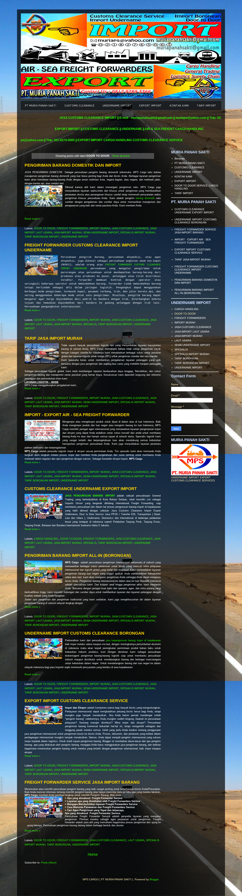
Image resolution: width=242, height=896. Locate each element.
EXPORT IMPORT (150, 105)
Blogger (154, 879)
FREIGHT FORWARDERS (72, 228)
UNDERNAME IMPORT (116, 105)
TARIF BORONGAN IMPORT (42, 236)
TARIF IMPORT (206, 105)
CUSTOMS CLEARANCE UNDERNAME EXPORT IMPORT (81, 488)
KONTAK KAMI (179, 105)
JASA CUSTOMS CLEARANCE (130, 228)
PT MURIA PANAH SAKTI (40, 105)
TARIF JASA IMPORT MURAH (53, 338)
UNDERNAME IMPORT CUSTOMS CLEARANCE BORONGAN (84, 633)
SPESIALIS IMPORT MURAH (137, 232)
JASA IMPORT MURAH (68, 232)
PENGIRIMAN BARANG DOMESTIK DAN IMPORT (73, 165)
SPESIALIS (89, 324)
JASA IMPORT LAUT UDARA (192, 331)
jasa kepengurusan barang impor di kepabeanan (133, 640)
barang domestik (145, 198)
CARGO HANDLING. (46, 538)
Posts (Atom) (49, 862)
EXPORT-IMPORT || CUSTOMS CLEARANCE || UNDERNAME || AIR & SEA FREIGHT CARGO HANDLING (123, 129)
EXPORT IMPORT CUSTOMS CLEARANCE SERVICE (76, 700)
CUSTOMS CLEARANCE (79, 105)
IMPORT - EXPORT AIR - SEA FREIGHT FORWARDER (77, 414)
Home (93, 854)
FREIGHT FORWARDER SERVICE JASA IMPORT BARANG (82, 782)
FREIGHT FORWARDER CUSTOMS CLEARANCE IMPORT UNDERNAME (196, 269)
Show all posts (121, 155)
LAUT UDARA (136, 840)
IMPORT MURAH (99, 228)
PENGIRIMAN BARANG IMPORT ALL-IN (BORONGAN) (78, 555)
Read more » (32, 218)
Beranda (180, 158)
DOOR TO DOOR (44, 228)
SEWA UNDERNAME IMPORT (101, 232)
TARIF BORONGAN (59, 844)
